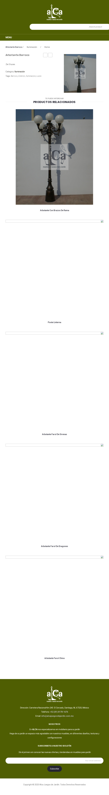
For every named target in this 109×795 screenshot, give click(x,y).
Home (47, 47)
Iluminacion (31, 76)
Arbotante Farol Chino (50, 55)
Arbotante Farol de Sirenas (54, 434)
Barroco (14, 76)
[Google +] (10, 82)
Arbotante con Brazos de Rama (54, 210)
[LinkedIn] (6, 82)
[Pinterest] (14, 82)
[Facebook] (23, 82)
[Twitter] (18, 82)
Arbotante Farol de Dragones (54, 546)
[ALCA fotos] (80, 73)
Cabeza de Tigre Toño (45, 55)
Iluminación (32, 47)
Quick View (42, 195)
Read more (18, 195)
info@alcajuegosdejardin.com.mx (57, 716)
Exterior (21, 76)
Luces (38, 76)
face (54, 788)
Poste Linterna (54, 322)
